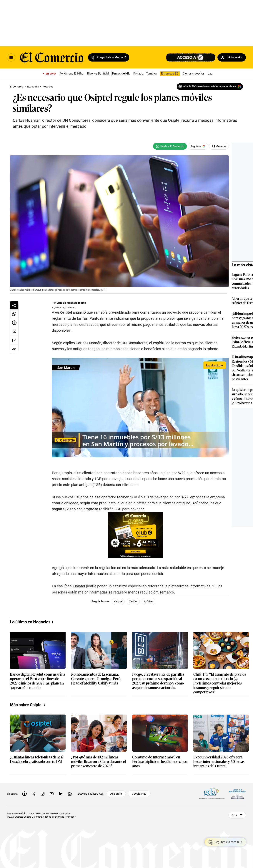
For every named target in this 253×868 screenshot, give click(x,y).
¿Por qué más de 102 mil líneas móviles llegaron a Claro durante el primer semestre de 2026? (98, 761)
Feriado (138, 73)
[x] (33, 793)
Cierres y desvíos (193, 73)
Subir (235, 815)
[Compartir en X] (14, 331)
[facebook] (24, 793)
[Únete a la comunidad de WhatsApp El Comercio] (170, 146)
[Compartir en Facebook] (14, 322)
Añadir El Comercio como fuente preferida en (209, 86)
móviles (148, 601)
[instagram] (42, 793)
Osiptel (66, 312)
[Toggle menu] (11, 57)
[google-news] (70, 793)
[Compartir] (14, 305)
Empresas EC (169, 73)
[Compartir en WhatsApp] (14, 313)
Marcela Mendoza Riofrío (71, 302)
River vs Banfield (98, 73)
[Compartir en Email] (14, 340)
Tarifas (133, 601)
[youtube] (51, 793)
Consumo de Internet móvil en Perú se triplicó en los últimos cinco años (159, 761)
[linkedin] (61, 793)
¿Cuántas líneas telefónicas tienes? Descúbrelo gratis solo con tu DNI (37, 759)
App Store (116, 793)
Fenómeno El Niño (71, 73)
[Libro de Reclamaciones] (237, 794)
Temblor (151, 73)
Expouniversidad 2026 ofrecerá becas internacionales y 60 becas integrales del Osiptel (218, 761)
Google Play (139, 793)
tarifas (82, 318)
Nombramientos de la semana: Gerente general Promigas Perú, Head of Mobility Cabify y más (96, 679)
